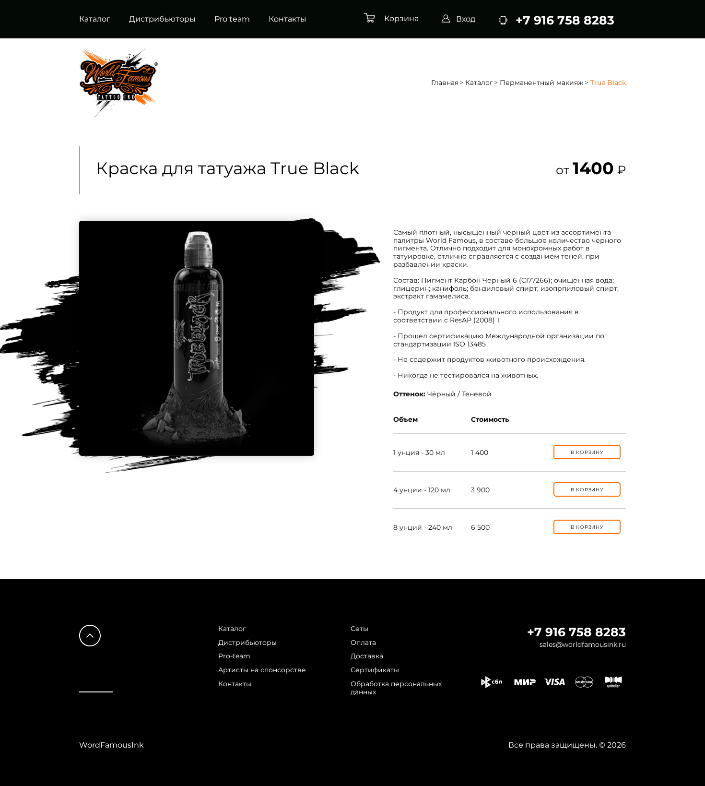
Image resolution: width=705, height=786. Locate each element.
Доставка (367, 656)
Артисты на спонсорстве (262, 670)
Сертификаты (375, 670)
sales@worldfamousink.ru (583, 645)
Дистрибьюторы (162, 19)
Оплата (363, 643)
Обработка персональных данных (396, 688)
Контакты (287, 19)
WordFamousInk (111, 745)
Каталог (94, 19)
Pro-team (234, 656)
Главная (444, 83)
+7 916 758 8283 (576, 632)
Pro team (232, 19)
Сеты (359, 629)
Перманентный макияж (542, 83)
